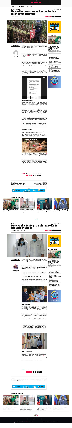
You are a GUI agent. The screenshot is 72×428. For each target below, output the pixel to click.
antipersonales (28, 173)
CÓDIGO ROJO (51, 65)
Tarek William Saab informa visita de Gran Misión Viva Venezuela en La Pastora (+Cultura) (53, 48)
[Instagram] (34, 419)
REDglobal (18, 9)
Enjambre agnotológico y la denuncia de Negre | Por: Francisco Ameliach (55, 62)
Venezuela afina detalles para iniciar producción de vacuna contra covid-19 (18, 184)
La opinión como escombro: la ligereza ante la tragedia (54, 67)
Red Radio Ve (14, 16)
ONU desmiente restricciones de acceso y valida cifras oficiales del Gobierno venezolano (61, 210)
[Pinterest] (56, 16)
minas (40, 173)
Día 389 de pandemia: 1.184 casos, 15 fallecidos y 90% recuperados (40, 184)
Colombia (32, 173)
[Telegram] (60, 16)
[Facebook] (52, 16)
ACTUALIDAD (13, 9)
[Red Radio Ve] (15, 52)
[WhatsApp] (58, 16)
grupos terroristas (36, 173)
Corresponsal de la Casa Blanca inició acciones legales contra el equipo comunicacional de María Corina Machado (54, 71)
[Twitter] (54, 16)
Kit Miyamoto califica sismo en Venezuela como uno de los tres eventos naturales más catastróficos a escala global (54, 57)
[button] (59, 6)
